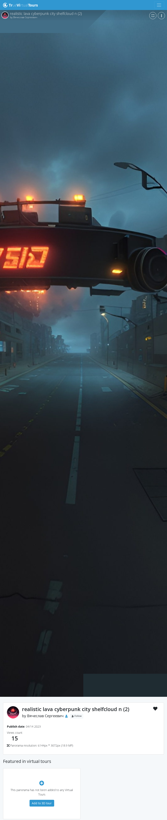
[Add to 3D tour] (41, 783)
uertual (23, 5)
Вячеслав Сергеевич (45, 715)
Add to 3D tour (42, 803)
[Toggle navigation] (159, 5)
